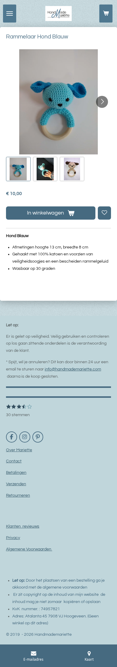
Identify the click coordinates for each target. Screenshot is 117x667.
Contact (14, 461)
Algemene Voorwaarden (29, 549)
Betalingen (16, 473)
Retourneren (18, 495)
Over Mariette (19, 450)
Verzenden (16, 484)
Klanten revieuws (22, 526)
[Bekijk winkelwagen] (105, 14)
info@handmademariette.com (73, 369)
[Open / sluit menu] (9, 14)
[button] (18, 169)
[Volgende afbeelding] (102, 102)
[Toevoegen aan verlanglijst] (104, 213)
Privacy (13, 538)
